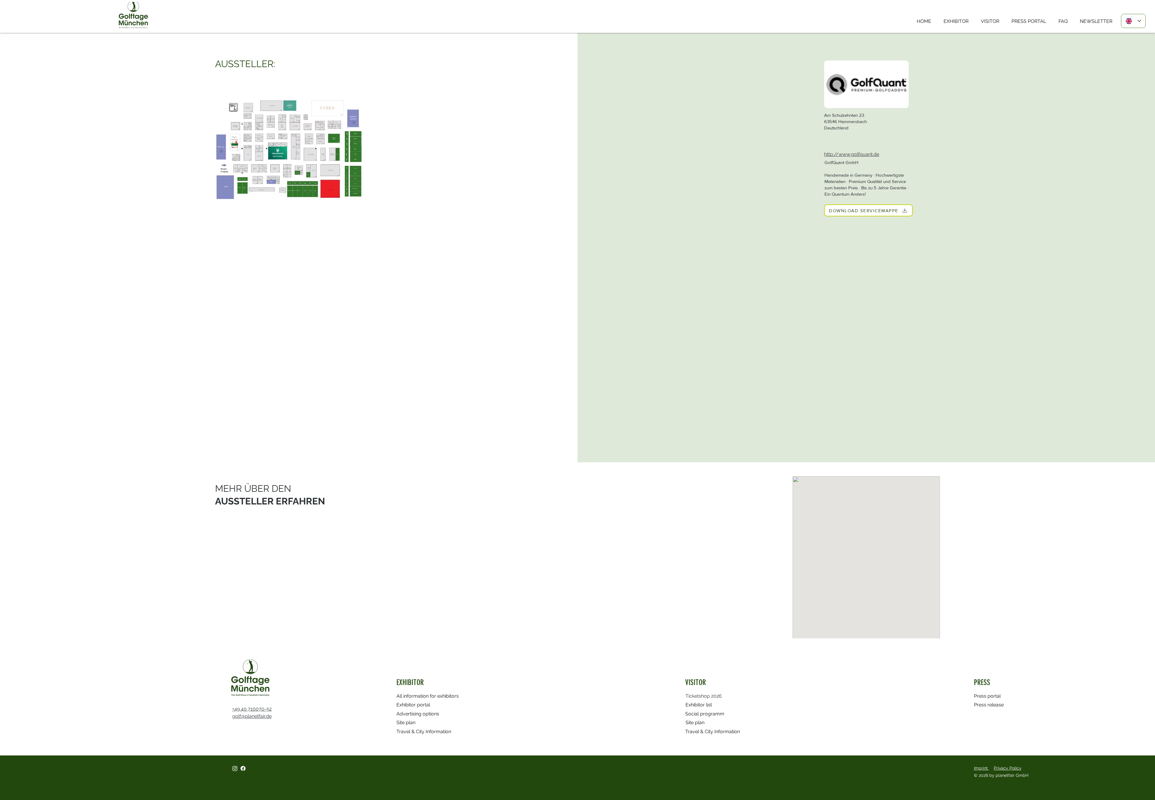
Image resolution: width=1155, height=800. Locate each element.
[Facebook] (243, 768)
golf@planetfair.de (252, 716)
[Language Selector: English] (1133, 21)
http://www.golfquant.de (851, 154)
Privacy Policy (1007, 768)
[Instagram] (235, 768)
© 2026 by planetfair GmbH (1002, 775)
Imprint (981, 768)
